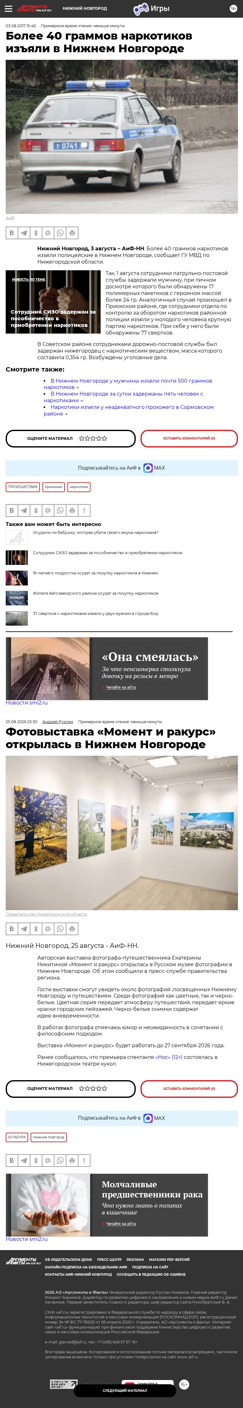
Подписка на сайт (150, 1267)
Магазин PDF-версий (169, 1260)
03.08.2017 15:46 (21, 25)
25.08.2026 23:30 (21, 721)
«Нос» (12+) (168, 1057)
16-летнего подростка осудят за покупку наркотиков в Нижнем (95, 573)
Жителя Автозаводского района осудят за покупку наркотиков (95, 593)
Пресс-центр (109, 1260)
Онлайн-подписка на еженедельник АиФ (86, 1267)
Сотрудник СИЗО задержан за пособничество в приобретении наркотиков (107, 552)
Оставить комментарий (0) (189, 438)
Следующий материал (125, 1391)
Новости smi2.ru (27, 703)
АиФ (10, 218)
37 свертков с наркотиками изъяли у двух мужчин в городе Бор (95, 613)
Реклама (135, 1260)
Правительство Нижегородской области (46, 914)
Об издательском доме (68, 1260)
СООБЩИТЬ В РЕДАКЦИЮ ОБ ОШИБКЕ (151, 1275)
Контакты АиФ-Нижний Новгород (78, 1275)
